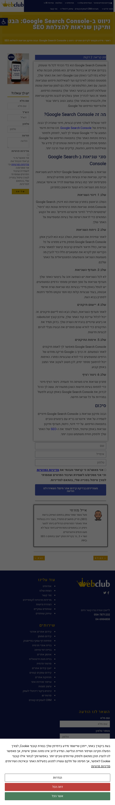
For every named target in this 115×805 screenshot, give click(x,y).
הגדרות (57, 777)
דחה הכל (57, 787)
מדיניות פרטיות (100, 766)
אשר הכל (57, 796)
